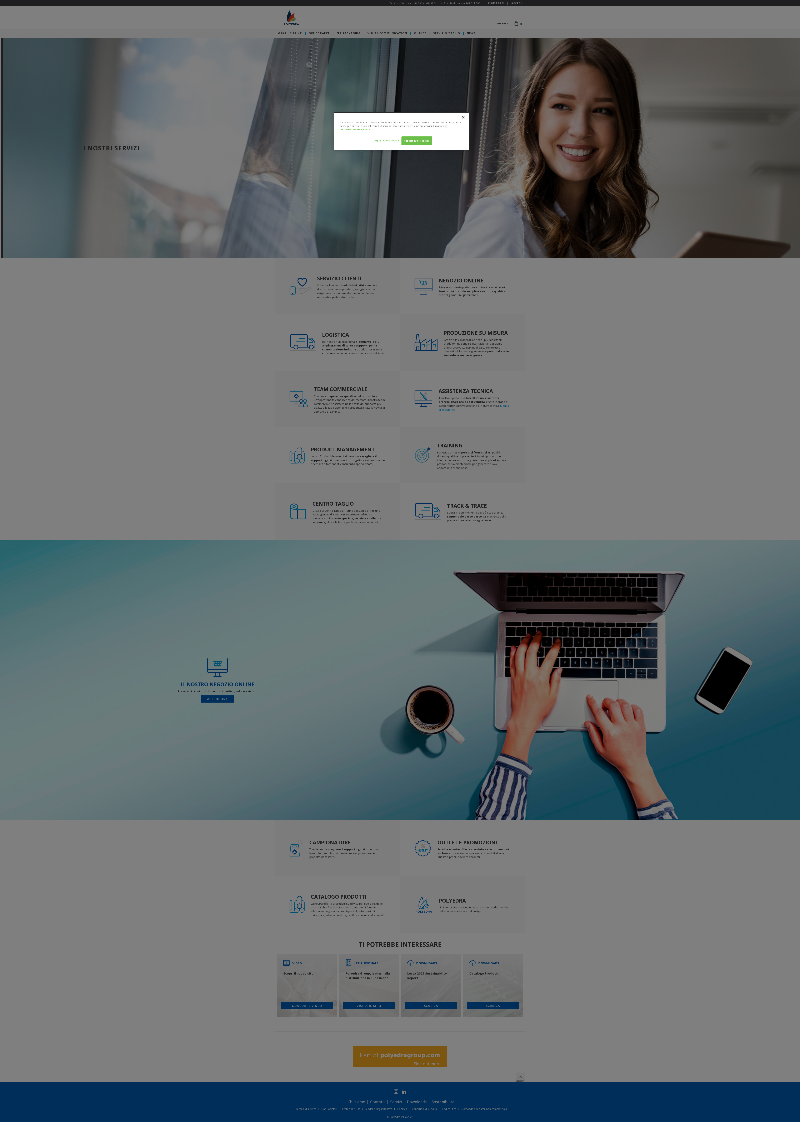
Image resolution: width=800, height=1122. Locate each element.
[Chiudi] (463, 117)
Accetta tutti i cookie (417, 140)
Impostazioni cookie (386, 140)
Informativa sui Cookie (355, 129)
